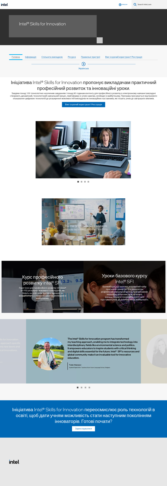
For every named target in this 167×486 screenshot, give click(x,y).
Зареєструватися (83, 428)
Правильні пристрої (90, 57)
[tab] (15, 54)
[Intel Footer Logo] (14, 461)
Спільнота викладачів (52, 57)
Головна (16, 57)
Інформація (30, 57)
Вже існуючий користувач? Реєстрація (123, 57)
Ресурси (72, 57)
